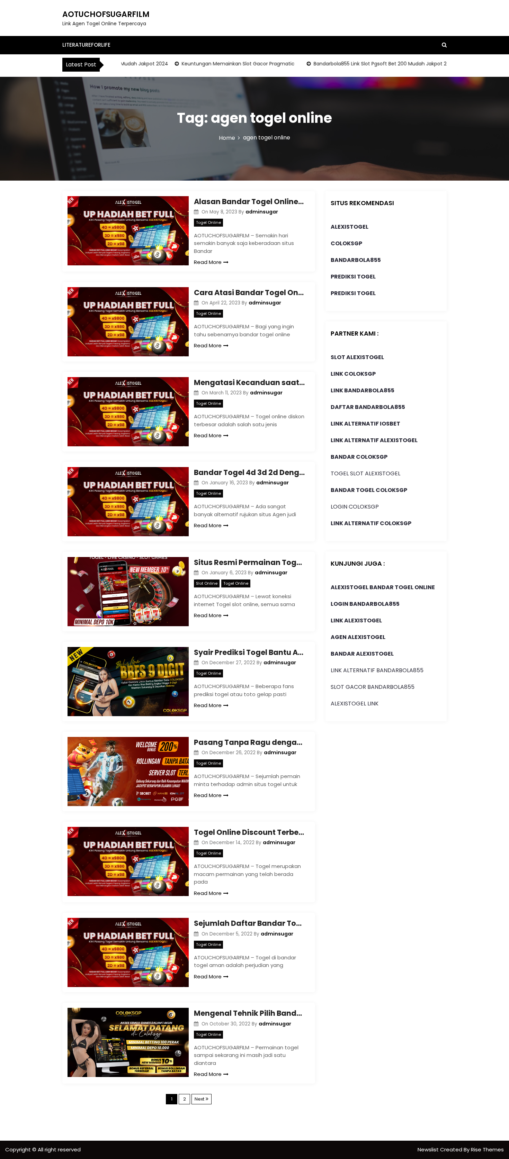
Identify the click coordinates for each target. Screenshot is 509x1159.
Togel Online (208, 222)
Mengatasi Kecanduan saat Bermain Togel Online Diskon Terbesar (249, 382)
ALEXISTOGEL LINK (354, 704)
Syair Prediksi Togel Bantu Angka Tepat (249, 652)
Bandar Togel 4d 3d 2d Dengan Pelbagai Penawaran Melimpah (249, 472)
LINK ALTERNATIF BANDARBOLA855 (377, 670)
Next (199, 1099)
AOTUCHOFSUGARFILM (106, 14)
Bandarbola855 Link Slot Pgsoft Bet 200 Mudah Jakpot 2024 (364, 63)
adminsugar (261, 211)
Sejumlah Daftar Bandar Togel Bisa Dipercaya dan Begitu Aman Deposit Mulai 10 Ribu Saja (249, 923)
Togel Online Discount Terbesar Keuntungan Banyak (249, 832)
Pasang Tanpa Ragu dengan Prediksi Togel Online (249, 742)
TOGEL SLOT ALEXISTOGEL (365, 473)
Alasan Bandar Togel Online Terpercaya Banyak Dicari (249, 202)
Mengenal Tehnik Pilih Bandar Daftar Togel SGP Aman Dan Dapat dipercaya (249, 1013)
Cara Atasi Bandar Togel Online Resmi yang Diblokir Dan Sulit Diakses (249, 293)
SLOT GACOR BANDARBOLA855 (372, 687)
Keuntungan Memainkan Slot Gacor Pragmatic (217, 63)
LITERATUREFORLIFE (86, 44)
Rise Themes (487, 1149)
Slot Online (206, 583)
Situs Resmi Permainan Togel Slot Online (249, 562)
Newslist (429, 1149)
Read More (208, 262)
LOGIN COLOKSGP (355, 507)
